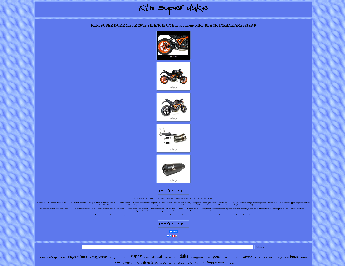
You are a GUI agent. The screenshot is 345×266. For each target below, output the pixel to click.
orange (279, 257)
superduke (77, 256)
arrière (127, 262)
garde (208, 258)
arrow (247, 257)
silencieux (149, 262)
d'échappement (114, 258)
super (136, 256)
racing (231, 263)
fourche (172, 263)
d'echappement (197, 258)
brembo (304, 258)
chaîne (42, 258)
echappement (214, 262)
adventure (238, 258)
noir (125, 256)
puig (137, 263)
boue (197, 263)
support (146, 258)
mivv (257, 257)
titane (62, 257)
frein (116, 262)
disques (181, 263)
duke (184, 256)
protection (268, 257)
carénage (52, 257)
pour (217, 256)
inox (175, 258)
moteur (228, 257)
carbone (291, 256)
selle (190, 263)
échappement (98, 257)
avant (157, 256)
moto (163, 262)
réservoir (168, 258)
